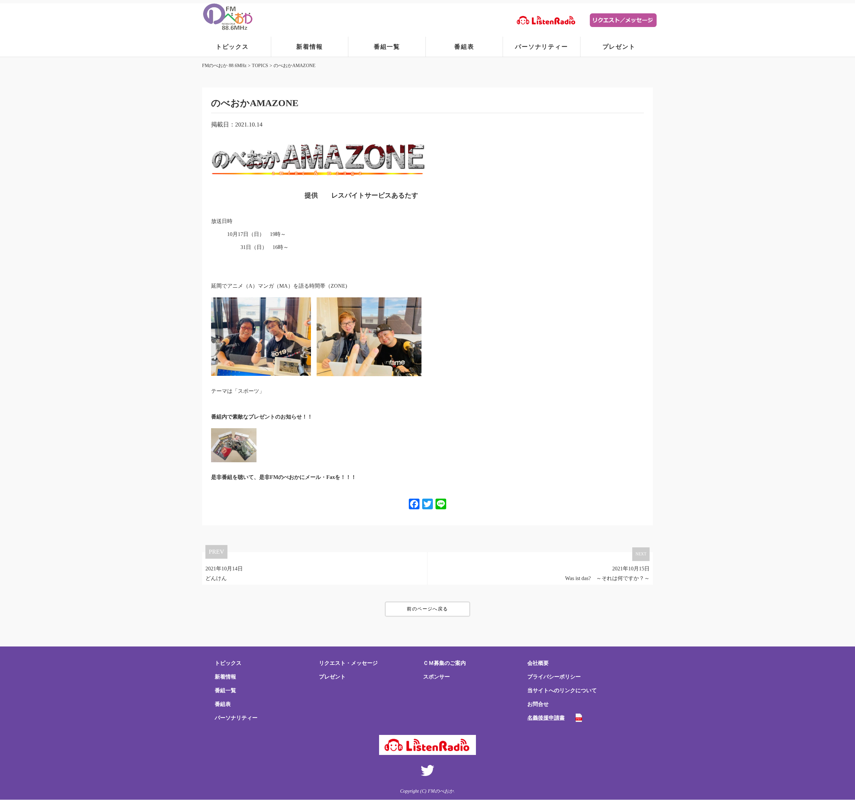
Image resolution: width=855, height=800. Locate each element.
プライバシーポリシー (554, 677)
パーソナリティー (541, 46)
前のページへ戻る (427, 608)
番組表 (464, 46)
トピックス (232, 46)
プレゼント (619, 46)
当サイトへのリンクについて (562, 690)
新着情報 (309, 46)
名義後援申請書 (546, 718)
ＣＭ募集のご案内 (444, 663)
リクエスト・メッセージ (348, 663)
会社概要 (538, 663)
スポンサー (436, 677)
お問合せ (538, 704)
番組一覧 (387, 46)
